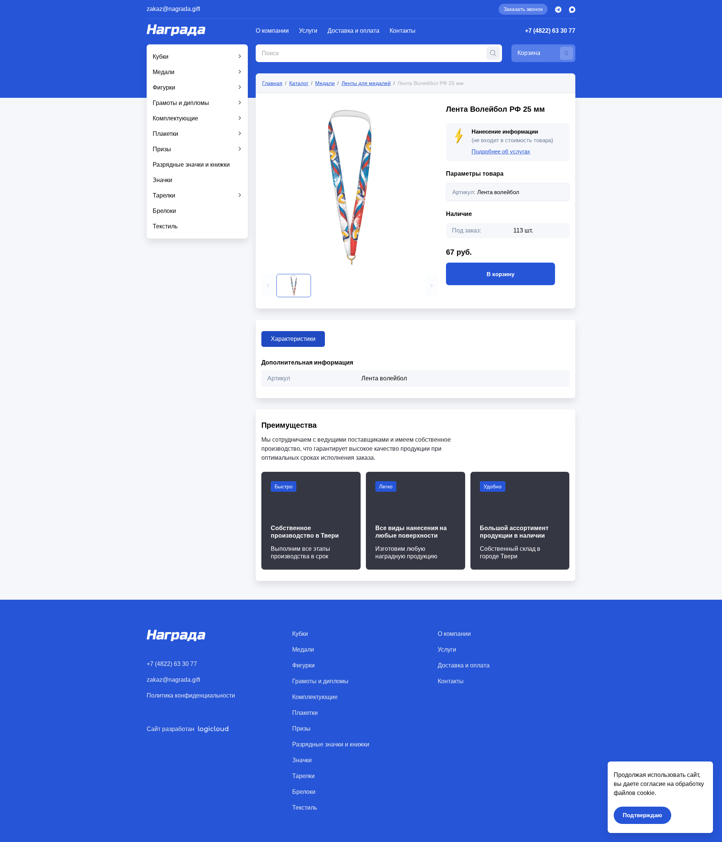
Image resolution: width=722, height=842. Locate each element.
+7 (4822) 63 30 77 (550, 30)
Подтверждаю (642, 815)
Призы (162, 149)
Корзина (542, 53)
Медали (163, 72)
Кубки (160, 56)
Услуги (308, 30)
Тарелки (164, 195)
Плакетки (165, 134)
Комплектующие (175, 118)
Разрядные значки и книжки (191, 164)
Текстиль (165, 226)
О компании (272, 30)
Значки (162, 180)
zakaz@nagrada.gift (173, 9)
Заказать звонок (523, 9)
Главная (272, 83)
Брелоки (164, 211)
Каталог (298, 83)
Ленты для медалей (366, 83)
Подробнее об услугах (501, 151)
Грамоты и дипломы (181, 103)
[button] (267, 285)
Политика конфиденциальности (191, 695)
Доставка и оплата (353, 30)
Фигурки (164, 87)
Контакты (403, 30)
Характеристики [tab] (293, 339)
